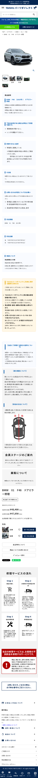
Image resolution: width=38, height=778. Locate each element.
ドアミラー (10, 32)
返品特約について (19, 545)
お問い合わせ (6, 756)
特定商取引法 (6, 760)
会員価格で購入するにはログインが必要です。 (17, 518)
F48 (26, 32)
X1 (22, 32)
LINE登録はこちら (9, 27)
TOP (3, 32)
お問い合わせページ (28, 27)
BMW (17, 32)
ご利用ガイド (22, 463)
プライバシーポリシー (9, 764)
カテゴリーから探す (8, 747)
